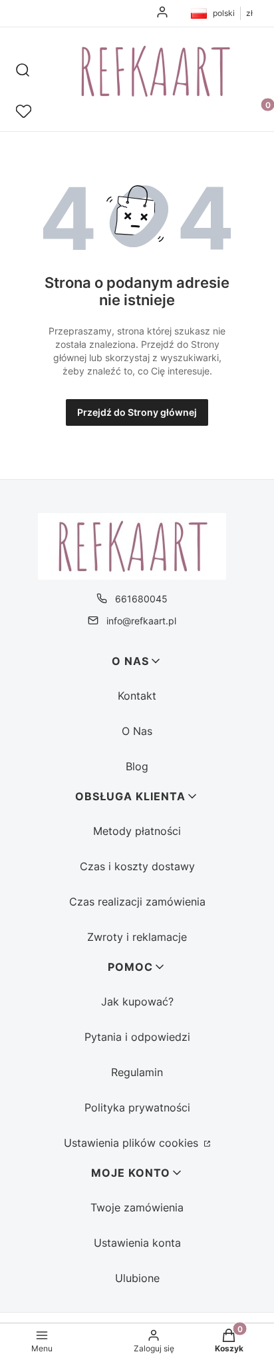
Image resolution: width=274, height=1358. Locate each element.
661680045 (141, 598)
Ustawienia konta (137, 1242)
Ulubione (137, 1278)
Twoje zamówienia (137, 1207)
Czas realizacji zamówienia (137, 901)
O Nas (137, 731)
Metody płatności (137, 831)
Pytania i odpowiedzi (137, 1036)
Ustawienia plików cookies (133, 1142)
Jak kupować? (137, 1001)
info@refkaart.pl (141, 620)
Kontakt (137, 695)
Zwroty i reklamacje (137, 937)
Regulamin (137, 1072)
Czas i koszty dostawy (137, 866)
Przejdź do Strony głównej (137, 412)
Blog (137, 766)
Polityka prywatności (137, 1107)
